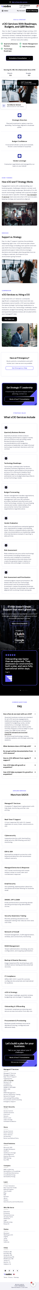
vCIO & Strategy (11, 992)
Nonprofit (6, 1224)
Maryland (6, 1233)
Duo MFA (6, 1160)
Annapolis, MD (8, 1255)
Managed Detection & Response (17, 868)
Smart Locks (7, 1118)
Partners (6, 1196)
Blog (5, 1193)
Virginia (6, 1236)
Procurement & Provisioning (15, 1021)
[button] (4, 10)
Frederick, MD (8, 1252)
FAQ (5, 1194)
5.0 (10, 75)
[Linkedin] (5, 1270)
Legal (5, 1220)
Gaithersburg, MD (9, 1257)
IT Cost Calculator (9, 1186)
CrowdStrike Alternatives (11, 1173)
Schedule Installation (10, 1121)
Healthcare (7, 1218)
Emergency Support (10, 1101)
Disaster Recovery (9, 1156)
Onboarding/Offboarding (11, 1098)
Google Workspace (9, 1149)
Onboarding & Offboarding (15, 1006)
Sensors (6, 1116)
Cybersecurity (10, 836)
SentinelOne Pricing (9, 1176)
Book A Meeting (32, 11)
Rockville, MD (7, 1253)
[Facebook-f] (13, 1270)
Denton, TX (7, 1262)
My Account (21, 11)
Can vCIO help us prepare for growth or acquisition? (18, 773)
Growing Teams (8, 1217)
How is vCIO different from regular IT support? (17, 759)
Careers (6, 1200)
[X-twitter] (17, 1270)
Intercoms (7, 1114)
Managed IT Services (12, 803)
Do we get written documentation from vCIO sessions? (18, 752)
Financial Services (9, 1215)
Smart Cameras (8, 1133)
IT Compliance (10, 976)
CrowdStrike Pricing (9, 1175)
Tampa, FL (7, 1260)
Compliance (7, 1084)
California (6, 1242)
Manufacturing (8, 1222)
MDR (5, 1091)
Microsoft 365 (8, 1147)
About (5, 1198)
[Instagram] (9, 1270)
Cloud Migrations (9, 1154)
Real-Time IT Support (13, 819)
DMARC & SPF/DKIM (10, 1087)
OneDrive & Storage (10, 1153)
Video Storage (8, 1119)
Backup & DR (7, 1082)
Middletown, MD (8, 1259)
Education (7, 1211)
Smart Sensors (8, 1134)
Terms (5, 1277)
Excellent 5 (19, 630)
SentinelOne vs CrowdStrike (12, 1171)
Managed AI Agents (9, 1075)
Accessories (7, 1136)
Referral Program (9, 1189)
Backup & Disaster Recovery (15, 960)
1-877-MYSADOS (25, 5)
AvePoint (6, 1151)
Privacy (10, 1277)
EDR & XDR (9, 852)
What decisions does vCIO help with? (17, 746)
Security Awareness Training (15, 916)
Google (28, 73)
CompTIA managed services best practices (16, 733)
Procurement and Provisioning (13, 1100)
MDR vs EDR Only (9, 1169)
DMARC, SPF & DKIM (12, 900)
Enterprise (7, 1213)
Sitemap (16, 1277)
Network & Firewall (12, 932)
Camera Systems (9, 1112)
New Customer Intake (10, 1187)
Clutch (9, 73)
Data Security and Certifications (13, 1202)
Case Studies (8, 1191)
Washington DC (8, 1235)
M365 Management (12, 946)
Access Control (8, 1111)
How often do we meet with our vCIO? (17, 714)
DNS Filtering (7, 1158)
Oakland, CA (7, 1264)
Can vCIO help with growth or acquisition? (14, 766)
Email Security (10, 884)
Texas (5, 1238)
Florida (6, 1240)
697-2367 (23, 7)
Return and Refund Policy (11, 1138)
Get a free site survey (20, 2)
